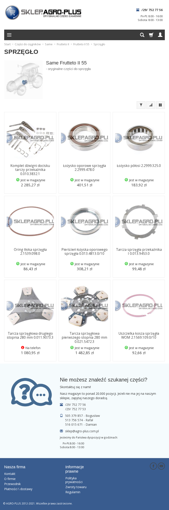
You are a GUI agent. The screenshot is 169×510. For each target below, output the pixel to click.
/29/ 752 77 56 (152, 10)
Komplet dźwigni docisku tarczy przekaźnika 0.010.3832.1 (30, 169)
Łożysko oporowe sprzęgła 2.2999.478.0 (84, 167)
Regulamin (72, 492)
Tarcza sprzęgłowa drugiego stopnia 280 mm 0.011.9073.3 (30, 335)
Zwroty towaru (75, 487)
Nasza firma (14, 467)
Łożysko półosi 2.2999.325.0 (139, 165)
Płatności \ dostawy (18, 489)
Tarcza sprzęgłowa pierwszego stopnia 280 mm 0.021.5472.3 (84, 337)
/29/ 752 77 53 (75, 409)
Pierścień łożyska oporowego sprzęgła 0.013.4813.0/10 (84, 251)
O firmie (10, 479)
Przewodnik (12, 484)
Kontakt (9, 474)
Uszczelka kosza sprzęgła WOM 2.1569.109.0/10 (138, 335)
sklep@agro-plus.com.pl (82, 431)
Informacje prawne (74, 469)
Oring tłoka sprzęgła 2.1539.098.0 (30, 251)
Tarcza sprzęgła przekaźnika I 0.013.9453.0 (139, 251)
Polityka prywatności (74, 480)
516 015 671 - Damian (81, 424)
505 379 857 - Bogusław (82, 416)
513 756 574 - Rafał (79, 420)
